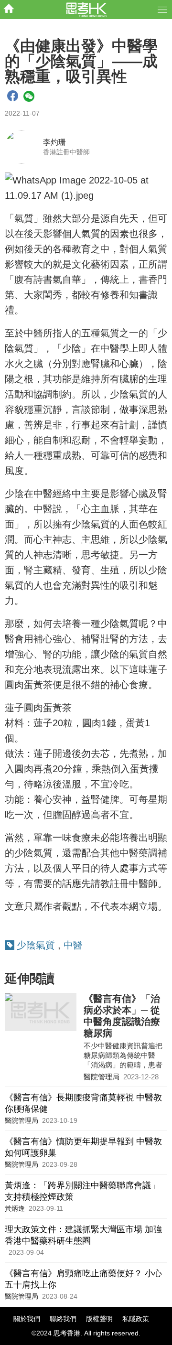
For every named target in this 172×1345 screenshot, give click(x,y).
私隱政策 (135, 1319)
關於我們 (26, 1319)
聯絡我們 (63, 1319)
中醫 (73, 945)
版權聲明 (99, 1319)
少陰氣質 (36, 945)
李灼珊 (54, 142)
